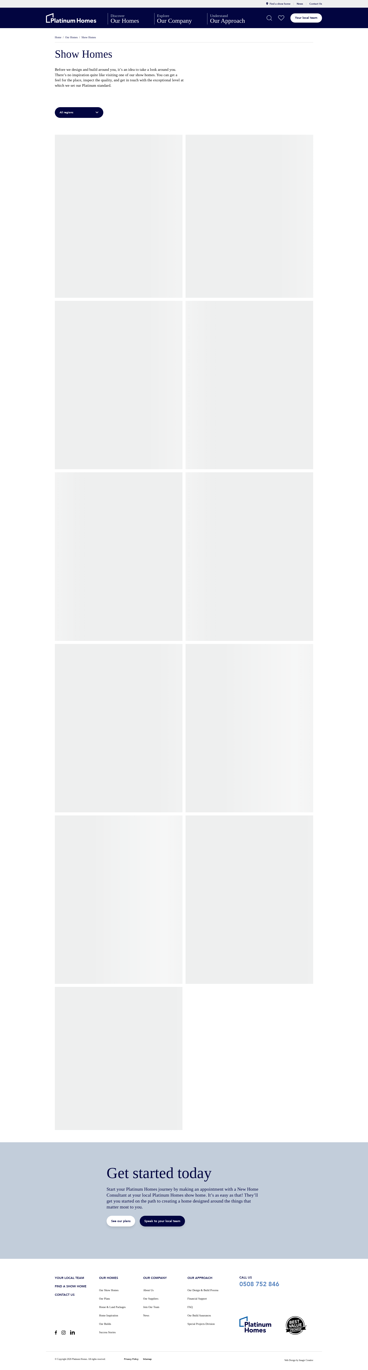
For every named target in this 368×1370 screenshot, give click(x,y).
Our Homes (131, 18)
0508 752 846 (276, 1281)
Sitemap (147, 1359)
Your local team (306, 18)
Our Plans (104, 1298)
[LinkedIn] (72, 1332)
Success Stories (107, 1332)
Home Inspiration (108, 1315)
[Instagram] (64, 1333)
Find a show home (280, 4)
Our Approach (233, 18)
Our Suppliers (150, 1298)
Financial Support (197, 1298)
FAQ (190, 1307)
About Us (148, 1290)
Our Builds (105, 1324)
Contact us (65, 1295)
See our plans (121, 1221)
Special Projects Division (201, 1324)
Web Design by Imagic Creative (298, 1360)
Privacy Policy (131, 1359)
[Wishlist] (281, 18)
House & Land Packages (112, 1307)
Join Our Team (151, 1307)
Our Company (180, 18)
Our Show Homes (108, 1290)
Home (58, 37)
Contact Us (315, 4)
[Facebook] (56, 1333)
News (300, 4)
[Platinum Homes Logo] (77, 18)
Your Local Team (69, 1278)
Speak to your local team (162, 1221)
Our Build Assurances (199, 1315)
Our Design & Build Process (202, 1290)
